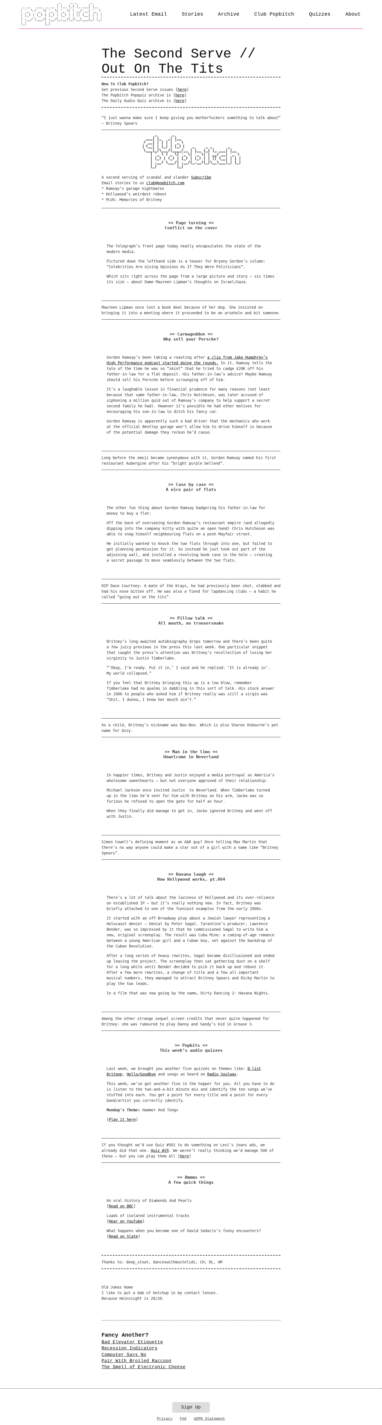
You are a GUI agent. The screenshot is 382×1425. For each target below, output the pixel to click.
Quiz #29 (160, 1150)
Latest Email (148, 14)
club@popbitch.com (165, 183)
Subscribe (201, 177)
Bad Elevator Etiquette (132, 1342)
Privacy (165, 1419)
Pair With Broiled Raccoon (136, 1360)
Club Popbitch (274, 14)
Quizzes (320, 14)
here (182, 89)
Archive (228, 14)
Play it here (122, 1119)
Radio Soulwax (221, 1074)
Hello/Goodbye (141, 1074)
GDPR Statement (209, 1419)
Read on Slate (123, 1236)
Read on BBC (121, 1206)
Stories (192, 14)
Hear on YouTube (125, 1221)
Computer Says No (124, 1354)
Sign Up (191, 1407)
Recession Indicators (129, 1348)
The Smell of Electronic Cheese (143, 1367)
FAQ (183, 1419)
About (353, 14)
